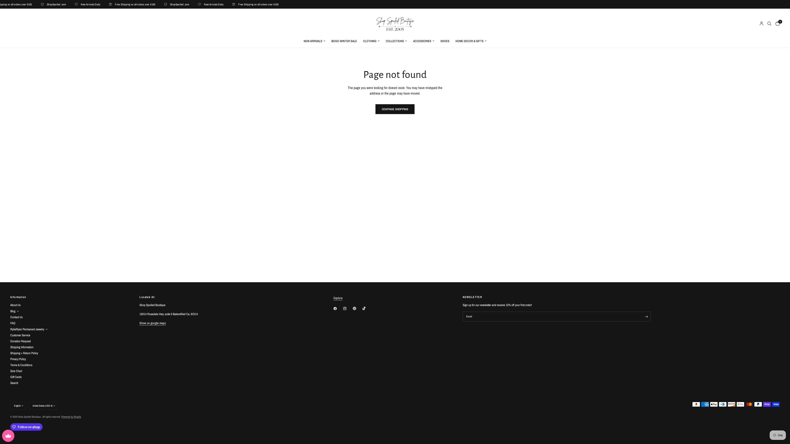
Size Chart (16, 371)
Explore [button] (338, 298)
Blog (12, 311)
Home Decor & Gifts (469, 41)
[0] (776, 24)
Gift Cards (16, 377)
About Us (15, 305)
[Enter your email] (646, 316)
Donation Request (20, 341)
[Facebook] (338, 308)
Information (18, 297)
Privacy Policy (18, 359)
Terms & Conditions (21, 365)
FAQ (12, 323)
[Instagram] (347, 308)
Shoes (444, 41)
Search (14, 383)
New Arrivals (313, 41)
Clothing (369, 41)
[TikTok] (367, 308)
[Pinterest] (357, 308)
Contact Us (16, 317)
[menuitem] (314, 41)
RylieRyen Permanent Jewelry (27, 329)
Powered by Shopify (71, 417)
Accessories (422, 41)
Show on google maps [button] (152, 323)
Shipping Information (22, 347)
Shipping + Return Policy (24, 353)
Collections (395, 41)
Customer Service (20, 335)
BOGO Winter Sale (344, 41)
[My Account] (761, 24)
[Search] (769, 24)
